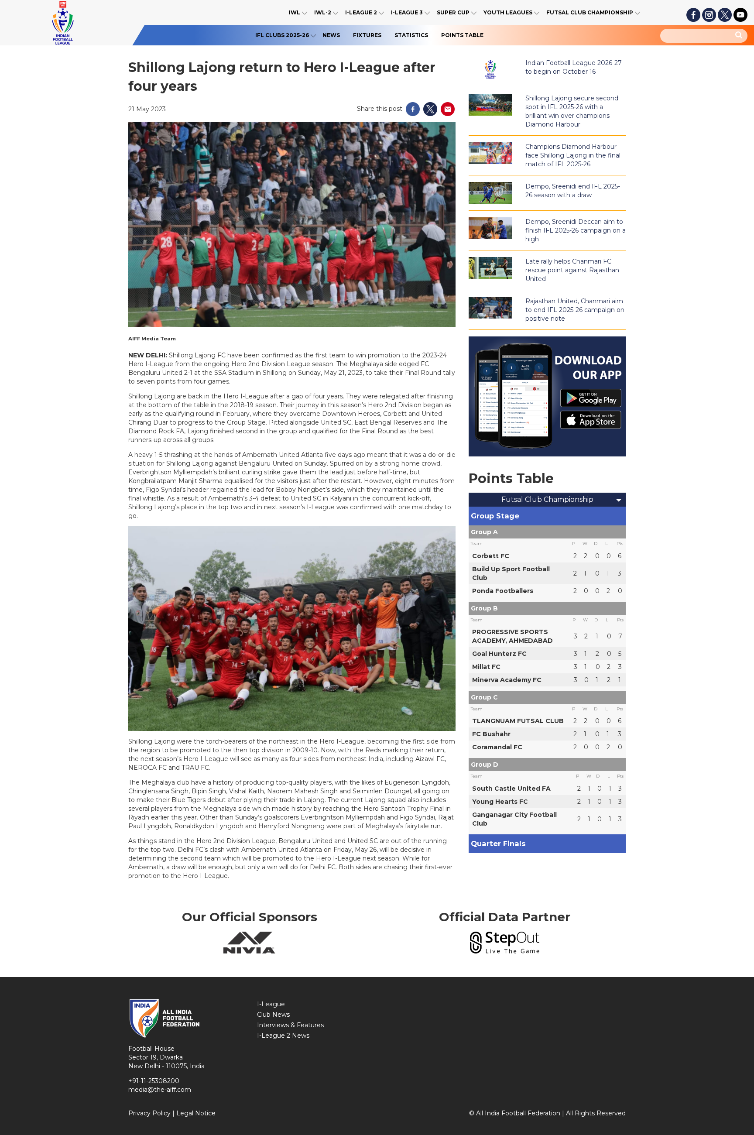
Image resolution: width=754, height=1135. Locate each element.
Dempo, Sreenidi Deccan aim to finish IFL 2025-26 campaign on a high (575, 230)
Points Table (462, 35)
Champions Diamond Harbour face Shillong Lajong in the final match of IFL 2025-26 (572, 155)
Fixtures (367, 35)
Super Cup (453, 12)
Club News (273, 1014)
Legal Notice (196, 1113)
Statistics (411, 35)
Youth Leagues (507, 12)
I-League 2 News (283, 1035)
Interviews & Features (290, 1025)
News (331, 35)
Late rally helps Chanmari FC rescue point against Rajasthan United (572, 270)
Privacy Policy (149, 1113)
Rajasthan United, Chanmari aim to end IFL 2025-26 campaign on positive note (574, 309)
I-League (271, 1004)
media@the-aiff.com (159, 1090)
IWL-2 (322, 12)
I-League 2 (361, 12)
